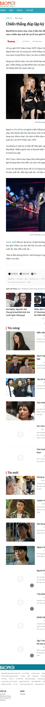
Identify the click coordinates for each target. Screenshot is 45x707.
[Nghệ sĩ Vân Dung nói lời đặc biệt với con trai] (20, 555)
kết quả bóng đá (30, 679)
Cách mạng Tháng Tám (26, 684)
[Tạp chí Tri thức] (7, 318)
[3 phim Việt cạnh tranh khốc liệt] (20, 508)
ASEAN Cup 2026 (6, 684)
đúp (26, 279)
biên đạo (19, 279)
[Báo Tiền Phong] (11, 41)
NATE (29, 282)
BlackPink (18, 130)
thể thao (4, 679)
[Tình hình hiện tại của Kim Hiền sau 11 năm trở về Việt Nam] (20, 457)
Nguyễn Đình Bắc (24, 681)
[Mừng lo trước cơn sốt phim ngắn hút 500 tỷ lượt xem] (20, 485)
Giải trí (9, 18)
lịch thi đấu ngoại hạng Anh (9, 676)
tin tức (15, 684)
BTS (35, 274)
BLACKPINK (14, 274)
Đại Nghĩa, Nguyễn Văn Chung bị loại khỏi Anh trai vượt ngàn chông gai (18, 312)
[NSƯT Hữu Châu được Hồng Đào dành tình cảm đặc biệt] (20, 364)
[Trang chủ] (7, 4)
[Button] (17, 41)
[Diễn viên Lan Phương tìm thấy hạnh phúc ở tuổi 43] (20, 340)
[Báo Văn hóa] (39, 647)
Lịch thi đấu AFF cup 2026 (9, 681)
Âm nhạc (19, 18)
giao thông (25, 673)
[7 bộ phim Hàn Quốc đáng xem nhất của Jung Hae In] (20, 602)
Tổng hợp (22, 694)
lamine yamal (35, 673)
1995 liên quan (37, 41)
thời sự (11, 679)
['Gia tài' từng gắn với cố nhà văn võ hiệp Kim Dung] (20, 387)
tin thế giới (19, 679)
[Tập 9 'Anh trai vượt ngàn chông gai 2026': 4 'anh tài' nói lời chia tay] (20, 648)
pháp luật (35, 676)
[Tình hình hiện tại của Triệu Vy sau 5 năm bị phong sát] (20, 410)
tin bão (23, 676)
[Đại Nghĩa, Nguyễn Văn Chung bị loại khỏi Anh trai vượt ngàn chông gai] (18, 300)
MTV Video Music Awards (16, 282)
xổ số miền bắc (36, 681)
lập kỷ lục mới (34, 279)
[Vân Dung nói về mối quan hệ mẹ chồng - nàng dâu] (20, 532)
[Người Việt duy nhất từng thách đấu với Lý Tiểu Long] (20, 578)
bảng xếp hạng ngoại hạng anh (10, 673)
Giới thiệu (2, 694)
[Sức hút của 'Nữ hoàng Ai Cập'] (20, 434)
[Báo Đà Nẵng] (37, 318)
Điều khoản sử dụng (5, 696)
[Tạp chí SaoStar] (39, 336)
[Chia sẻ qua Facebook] (7, 265)
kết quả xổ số (40, 684)
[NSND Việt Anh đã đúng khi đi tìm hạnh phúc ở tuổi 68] (20, 625)
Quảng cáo (3, 700)
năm (28, 676)
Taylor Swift (11, 242)
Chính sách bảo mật (5, 698)
